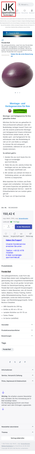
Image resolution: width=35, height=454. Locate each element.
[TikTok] (20, 362)
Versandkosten (23, 218)
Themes (5, 432)
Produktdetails (6, 266)
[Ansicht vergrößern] (17, 75)
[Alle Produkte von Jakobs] (2, 40)
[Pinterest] (25, 362)
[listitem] (17, 75)
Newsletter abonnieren (10, 427)
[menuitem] (7, 349)
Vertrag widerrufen (17, 438)
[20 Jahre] (17, 33)
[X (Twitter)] (15, 362)
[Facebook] (10, 362)
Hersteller (5, 325)
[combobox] (25, 4)
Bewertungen (6, 336)
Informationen (7, 370)
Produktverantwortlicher (10, 330)
